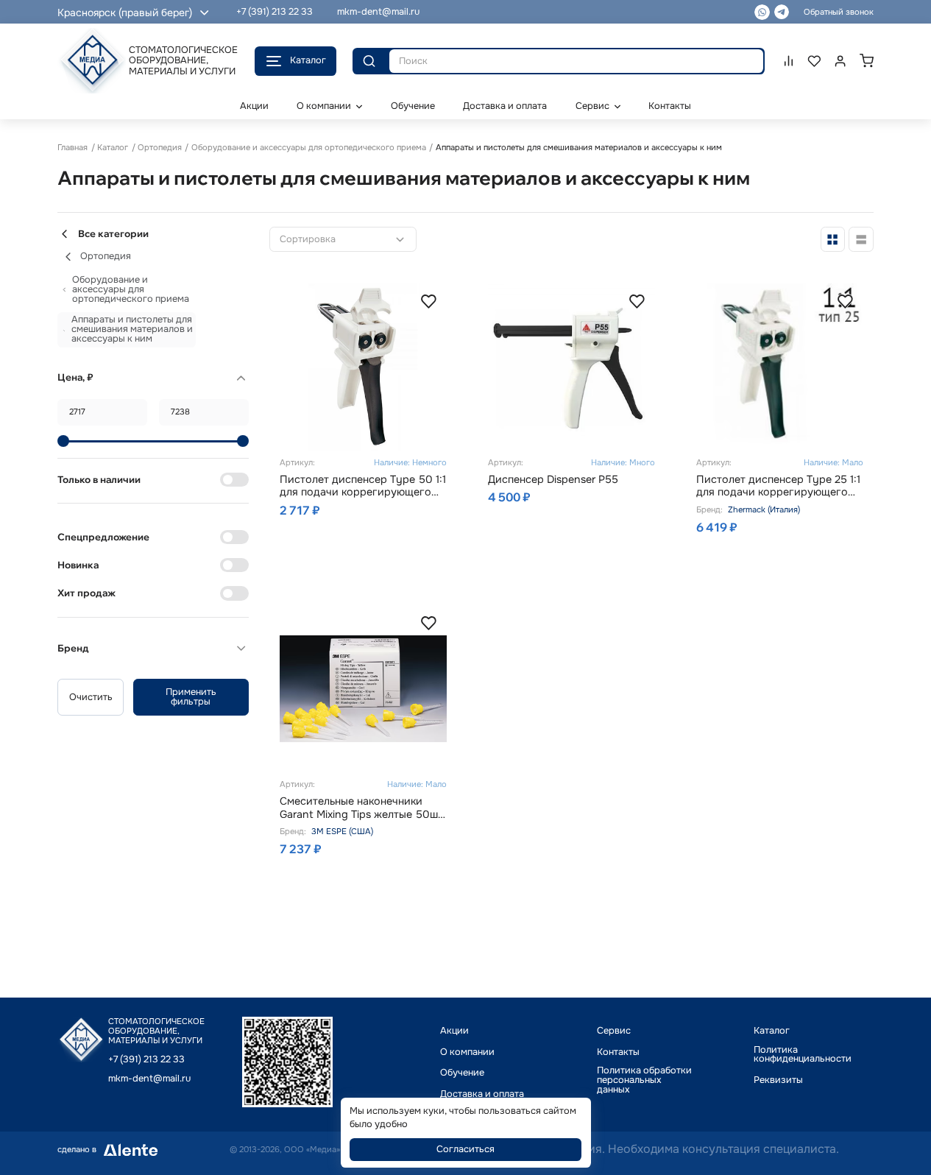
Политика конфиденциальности (803, 1055)
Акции (454, 1031)
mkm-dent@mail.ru (378, 12)
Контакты (618, 1052)
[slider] (63, 441)
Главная (72, 147)
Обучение (462, 1073)
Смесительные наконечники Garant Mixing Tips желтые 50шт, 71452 (362, 808)
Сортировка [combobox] (308, 239)
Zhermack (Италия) (764, 509)
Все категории (113, 233)
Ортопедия (160, 147)
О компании (467, 1052)
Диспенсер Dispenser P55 (553, 479)
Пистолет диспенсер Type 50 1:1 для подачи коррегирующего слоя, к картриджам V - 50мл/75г (363, 486)
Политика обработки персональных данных (644, 1080)
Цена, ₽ (75, 377)
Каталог (308, 60)
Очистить (91, 697)
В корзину (384, 553)
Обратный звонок (839, 12)
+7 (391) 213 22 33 (274, 12)
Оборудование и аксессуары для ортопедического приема (308, 147)
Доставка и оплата (482, 1094)
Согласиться (465, 1149)
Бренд (73, 648)
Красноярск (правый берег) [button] (124, 12)
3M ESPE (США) (342, 831)
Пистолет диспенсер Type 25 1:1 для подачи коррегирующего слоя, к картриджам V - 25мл (778, 486)
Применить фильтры (191, 697)
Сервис (614, 1031)
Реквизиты (778, 1080)
